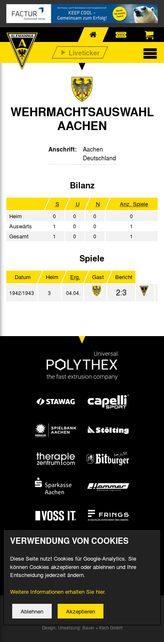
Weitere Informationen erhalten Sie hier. (58, 591)
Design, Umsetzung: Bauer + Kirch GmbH (82, 628)
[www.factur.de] (82, 13)
